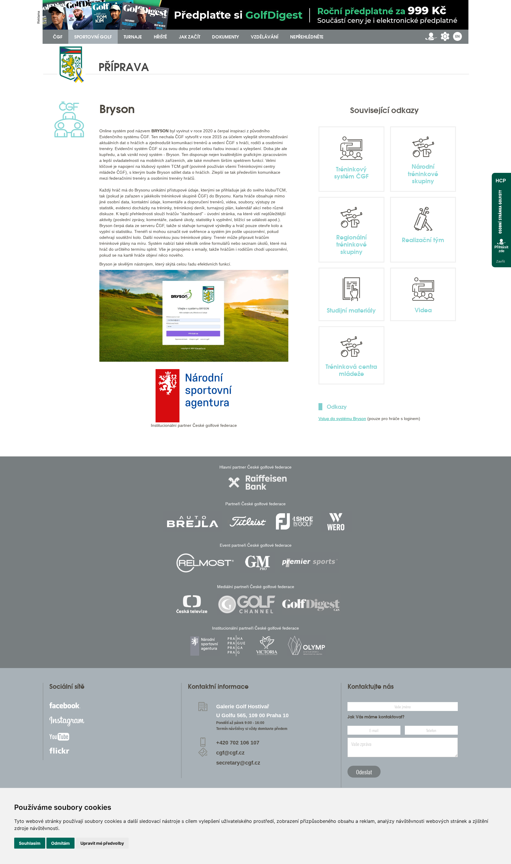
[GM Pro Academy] (257, 562)
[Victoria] (267, 645)
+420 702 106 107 (237, 743)
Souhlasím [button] (30, 843)
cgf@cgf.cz (230, 753)
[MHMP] (236, 645)
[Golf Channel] (246, 604)
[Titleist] (247, 521)
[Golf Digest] (311, 604)
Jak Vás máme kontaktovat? (376, 717)
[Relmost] (205, 562)
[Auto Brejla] (192, 521)
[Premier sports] (309, 562)
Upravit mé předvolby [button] (102, 843)
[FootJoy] (294, 521)
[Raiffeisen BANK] (257, 482)
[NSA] (204, 645)
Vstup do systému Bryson (342, 418)
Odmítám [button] (60, 843)
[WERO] (336, 521)
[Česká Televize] (193, 604)
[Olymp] (306, 645)
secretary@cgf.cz (238, 763)
